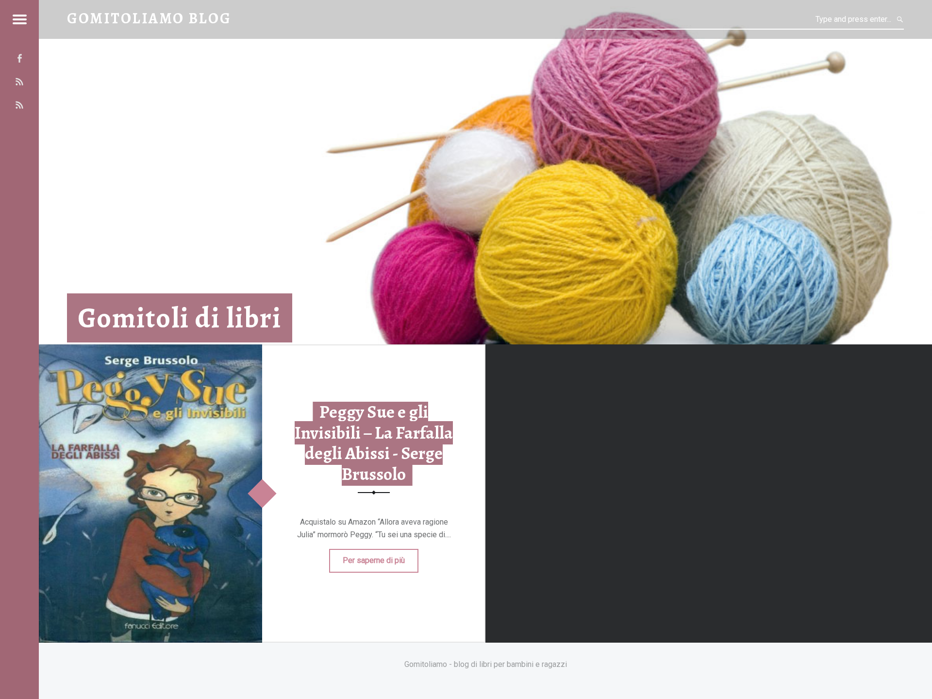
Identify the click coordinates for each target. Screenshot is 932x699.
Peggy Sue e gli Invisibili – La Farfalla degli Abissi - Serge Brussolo (374, 443)
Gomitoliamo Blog (149, 18)
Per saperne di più (374, 560)
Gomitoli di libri (180, 318)
